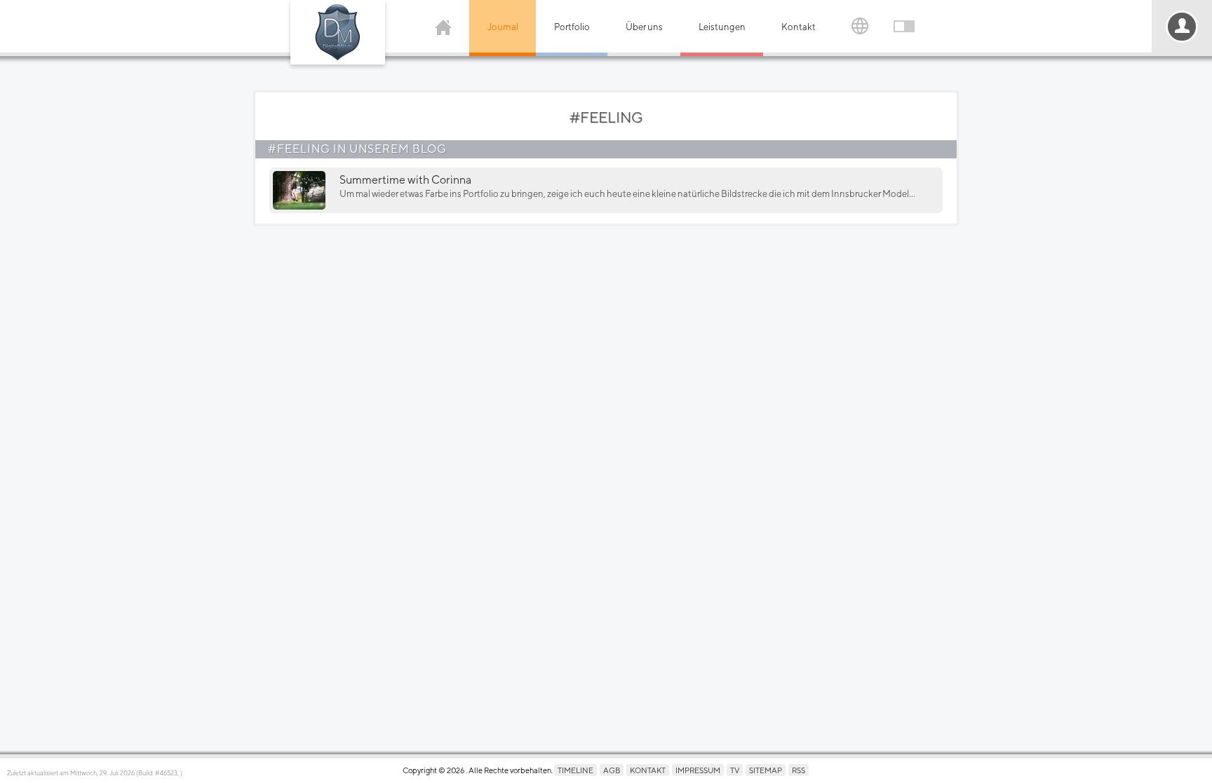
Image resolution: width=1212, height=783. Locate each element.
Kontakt (798, 27)
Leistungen (722, 27)
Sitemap (765, 770)
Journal (502, 27)
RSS (798, 770)
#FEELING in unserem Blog (357, 149)
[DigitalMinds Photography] (337, 32)
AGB (611, 770)
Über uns (644, 27)
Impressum (697, 770)
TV (734, 770)
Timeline (575, 770)
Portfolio (572, 27)
